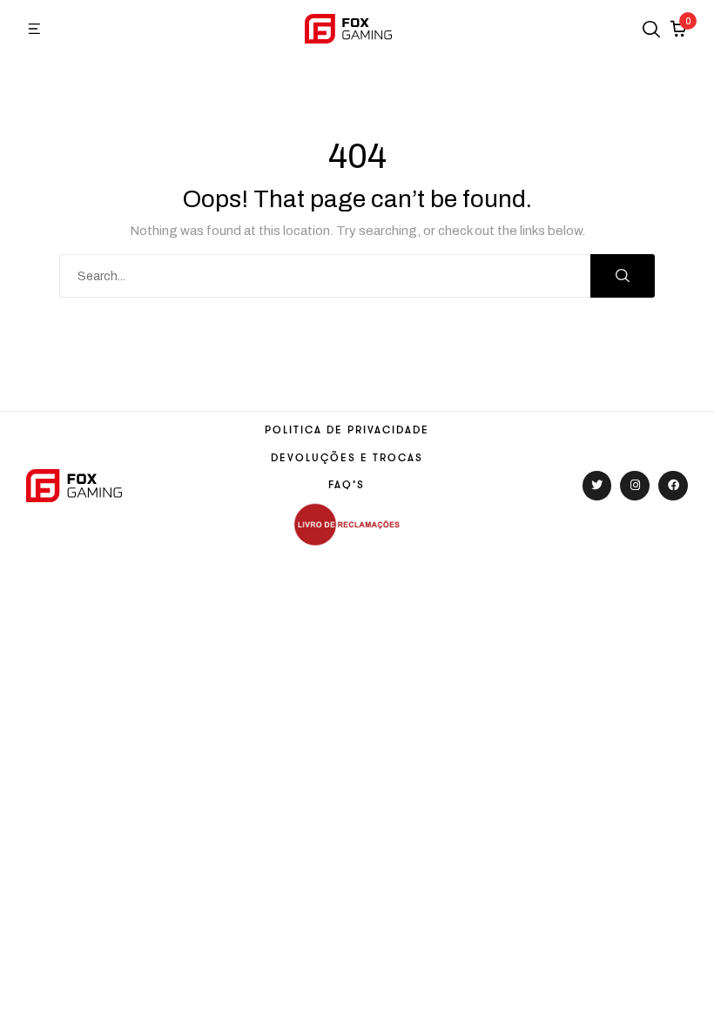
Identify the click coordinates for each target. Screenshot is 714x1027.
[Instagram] (635, 485)
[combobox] (324, 276)
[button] (35, 28)
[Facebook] (673, 485)
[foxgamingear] (348, 28)
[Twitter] (597, 485)
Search (622, 276)
